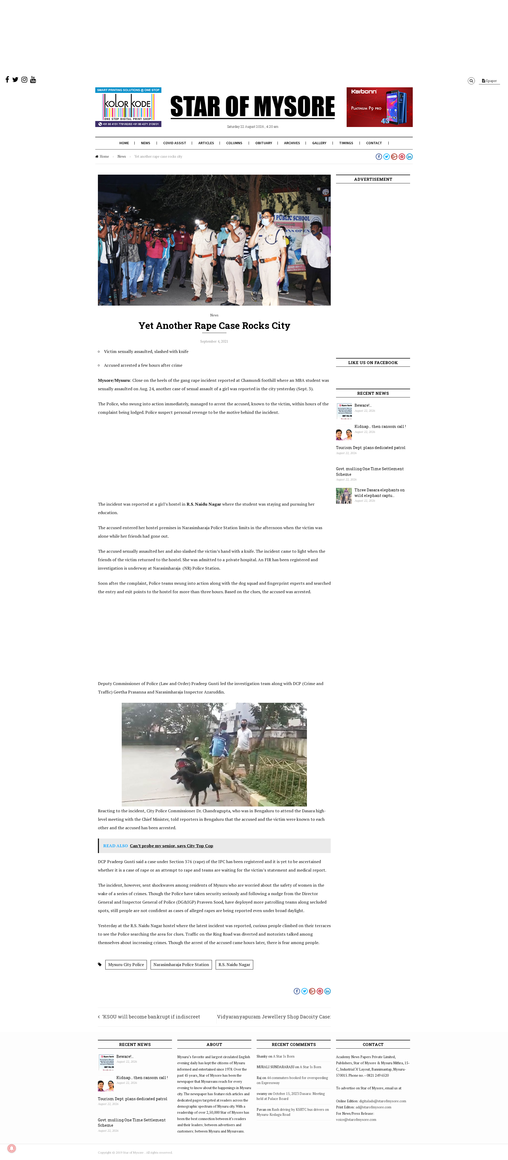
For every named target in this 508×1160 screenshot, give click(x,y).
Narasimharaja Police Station (181, 964)
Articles (206, 143)
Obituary (263, 143)
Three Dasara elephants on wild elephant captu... (380, 492)
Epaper (491, 80)
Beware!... (363, 405)
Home (124, 143)
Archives (292, 143)
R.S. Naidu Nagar (234, 964)
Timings (346, 143)
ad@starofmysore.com (373, 1107)
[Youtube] (33, 80)
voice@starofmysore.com (356, 1119)
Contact (374, 143)
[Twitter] (15, 80)
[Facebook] (7, 80)
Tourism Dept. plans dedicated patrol (371, 447)
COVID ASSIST (174, 143)
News (145, 143)
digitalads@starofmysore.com (382, 1101)
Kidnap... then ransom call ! (380, 426)
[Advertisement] (159, 37)
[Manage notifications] (11, 1148)
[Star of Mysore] (240, 113)
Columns (234, 143)
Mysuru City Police (126, 964)
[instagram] (24, 80)
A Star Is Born (283, 1056)
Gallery (319, 143)
